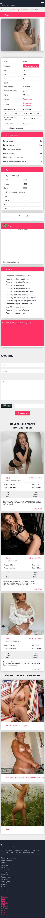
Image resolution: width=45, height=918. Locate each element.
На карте (4, 867)
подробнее (38, 509)
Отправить (22, 413)
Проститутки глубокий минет (17, 282)
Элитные (4, 872)
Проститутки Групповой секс (17, 279)
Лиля (3, 905)
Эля (7, 829)
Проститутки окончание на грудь (19, 291)
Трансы (4, 884)
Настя (3, 915)
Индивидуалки (6, 860)
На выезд (4, 879)
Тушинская (30, 10)
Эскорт (3, 886)
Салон (3, 863)
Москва (3, 10)
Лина (8, 558)
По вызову (5, 870)
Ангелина (4, 909)
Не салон (4, 865)
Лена (8, 478)
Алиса (8, 638)
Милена (4, 913)
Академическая (11, 561)
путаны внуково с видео (17, 725)
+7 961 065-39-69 (35, 558)
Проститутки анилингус (15, 285)
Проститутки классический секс (18, 276)
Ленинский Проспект (13, 480)
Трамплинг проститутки (15, 313)
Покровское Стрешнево (16, 10)
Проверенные (6, 877)
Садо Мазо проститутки (15, 307)
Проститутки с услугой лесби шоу (19, 294)
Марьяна (4, 897)
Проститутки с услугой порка (17, 310)
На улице (4, 875)
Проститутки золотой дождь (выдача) (21, 297)
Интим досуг (5, 882)
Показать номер (31, 66)
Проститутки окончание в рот (18, 288)
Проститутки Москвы (8, 858)
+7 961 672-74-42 (35, 478)
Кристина (4, 903)
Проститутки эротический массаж (19, 304)
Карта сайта (5, 889)
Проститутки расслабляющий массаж (21, 301)
